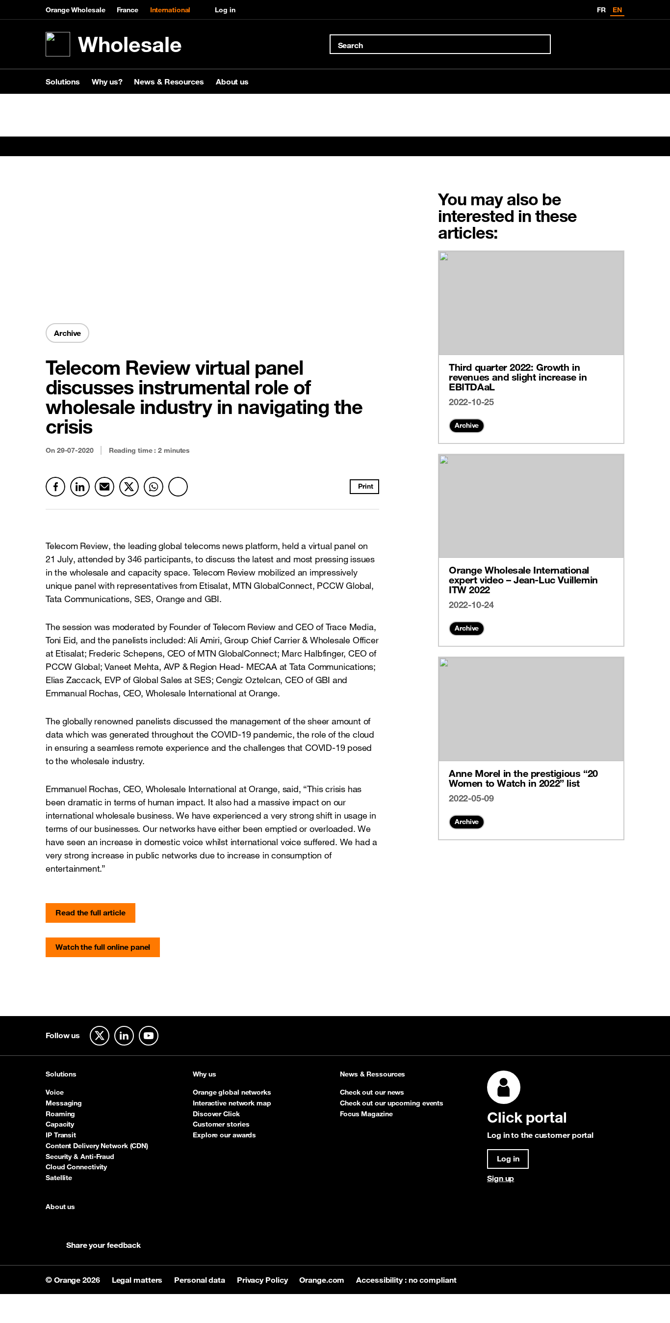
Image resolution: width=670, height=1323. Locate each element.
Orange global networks (232, 1092)
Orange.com (322, 1280)
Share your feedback (103, 1245)
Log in (225, 9)
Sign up (500, 1178)
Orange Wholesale (75, 9)
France (127, 9)
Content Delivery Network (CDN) (97, 1145)
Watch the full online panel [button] (102, 947)
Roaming (60, 1113)
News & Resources (169, 81)
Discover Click (216, 1113)
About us (232, 81)
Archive (467, 425)
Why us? (107, 81)
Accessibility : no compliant (406, 1280)
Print (365, 486)
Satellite (59, 1177)
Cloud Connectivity (76, 1166)
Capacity (60, 1124)
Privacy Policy (263, 1280)
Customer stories (221, 1124)
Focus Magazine (366, 1113)
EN (617, 9)
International (170, 9)
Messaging (64, 1103)
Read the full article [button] (90, 912)
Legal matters (138, 1280)
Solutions (63, 81)
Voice (55, 1092)
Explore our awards (224, 1134)
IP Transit (61, 1134)
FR (601, 9)
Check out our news (372, 1092)
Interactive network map (232, 1103)
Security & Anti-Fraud (80, 1156)
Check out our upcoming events (391, 1103)
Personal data (200, 1280)
